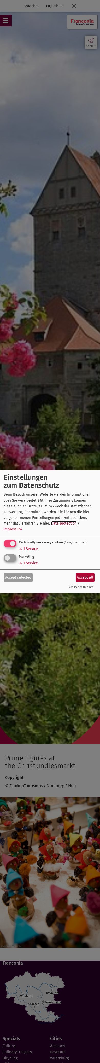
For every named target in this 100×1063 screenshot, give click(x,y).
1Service (28, 549)
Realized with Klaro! (81, 587)
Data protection (64, 523)
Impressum (13, 529)
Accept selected (18, 577)
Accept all (85, 577)
